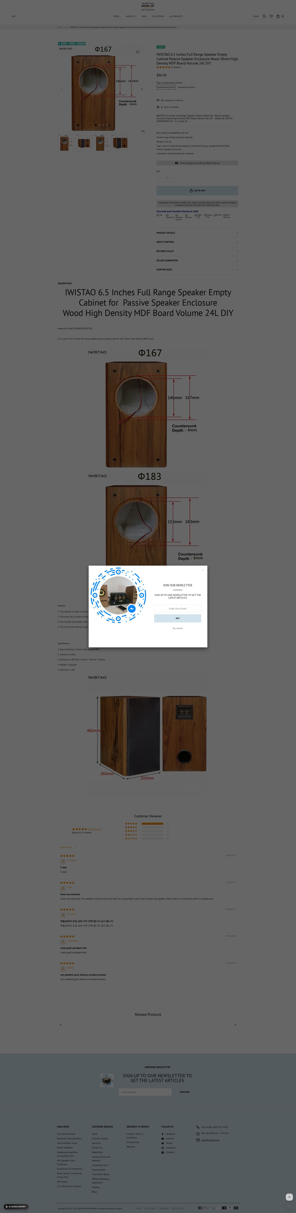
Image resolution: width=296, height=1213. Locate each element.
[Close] (203, 570)
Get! (178, 618)
